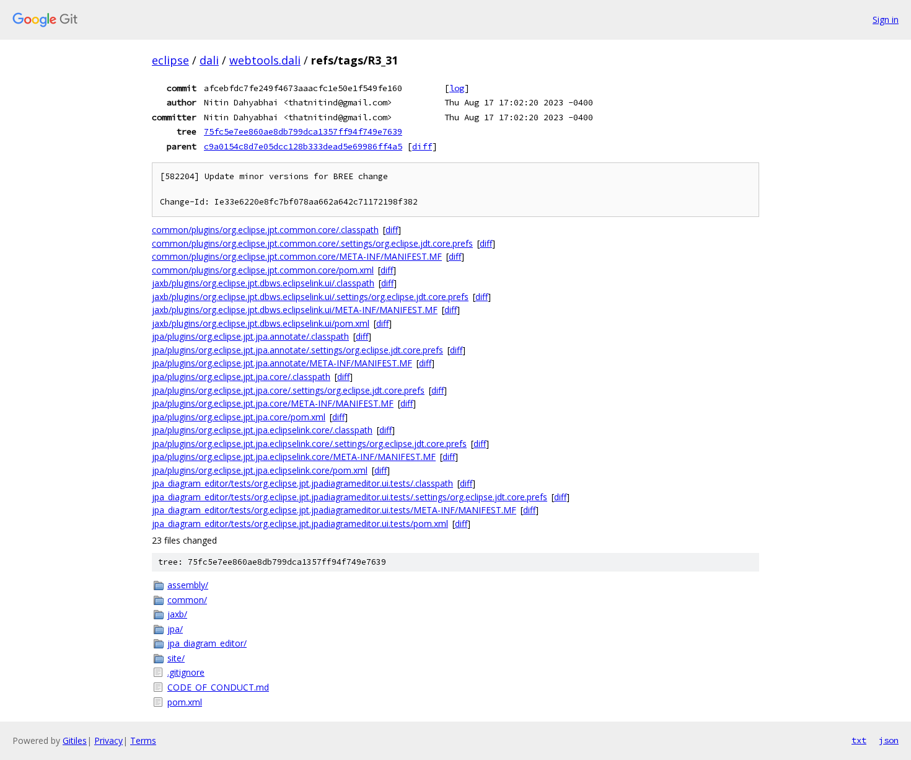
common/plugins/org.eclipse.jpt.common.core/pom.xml (263, 270)
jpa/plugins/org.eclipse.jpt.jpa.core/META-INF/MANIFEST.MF (273, 403)
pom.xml (184, 702)
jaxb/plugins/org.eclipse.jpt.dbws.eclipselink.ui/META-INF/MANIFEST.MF (295, 310)
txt (859, 740)
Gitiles (75, 740)
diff (422, 146)
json (889, 740)
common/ (187, 600)
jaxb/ (177, 614)
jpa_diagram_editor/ (207, 643)
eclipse (170, 60)
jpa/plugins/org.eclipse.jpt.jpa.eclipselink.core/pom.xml (259, 470)
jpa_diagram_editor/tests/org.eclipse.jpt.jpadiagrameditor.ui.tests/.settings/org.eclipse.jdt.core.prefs (349, 497)
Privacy (108, 740)
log (456, 88)
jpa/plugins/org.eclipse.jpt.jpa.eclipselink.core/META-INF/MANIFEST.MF (294, 456)
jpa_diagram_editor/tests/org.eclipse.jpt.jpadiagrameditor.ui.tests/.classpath (302, 483)
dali (209, 60)
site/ (176, 658)
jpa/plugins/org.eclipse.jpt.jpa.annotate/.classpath (250, 336)
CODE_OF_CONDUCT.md (218, 687)
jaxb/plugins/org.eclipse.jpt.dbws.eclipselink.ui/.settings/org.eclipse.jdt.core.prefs (310, 297)
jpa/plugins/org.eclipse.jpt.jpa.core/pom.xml (238, 417)
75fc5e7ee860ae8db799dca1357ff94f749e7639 (303, 131)
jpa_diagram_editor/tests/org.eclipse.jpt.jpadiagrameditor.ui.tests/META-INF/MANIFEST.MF (334, 510)
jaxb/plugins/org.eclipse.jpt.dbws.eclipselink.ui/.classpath (263, 283)
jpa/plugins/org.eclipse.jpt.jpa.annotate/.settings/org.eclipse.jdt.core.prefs (297, 350)
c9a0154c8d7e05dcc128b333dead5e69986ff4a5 (303, 146)
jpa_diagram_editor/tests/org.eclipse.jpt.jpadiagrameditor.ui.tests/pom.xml (300, 523)
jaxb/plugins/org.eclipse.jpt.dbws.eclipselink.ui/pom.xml (260, 323)
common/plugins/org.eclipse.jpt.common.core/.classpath (265, 230)
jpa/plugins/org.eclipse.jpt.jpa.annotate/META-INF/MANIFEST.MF (282, 363)
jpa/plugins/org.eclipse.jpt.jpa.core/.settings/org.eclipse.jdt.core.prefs (288, 390)
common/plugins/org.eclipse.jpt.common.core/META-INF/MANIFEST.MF (297, 256)
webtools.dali (265, 60)
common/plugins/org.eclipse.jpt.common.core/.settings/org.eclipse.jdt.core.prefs (312, 243)
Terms (143, 740)
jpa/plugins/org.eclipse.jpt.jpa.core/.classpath (241, 376)
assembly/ (187, 585)
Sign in (886, 19)
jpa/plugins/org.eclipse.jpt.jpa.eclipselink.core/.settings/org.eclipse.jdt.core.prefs (309, 443)
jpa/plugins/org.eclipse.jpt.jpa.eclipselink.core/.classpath (262, 430)
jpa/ (175, 629)
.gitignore (186, 672)
